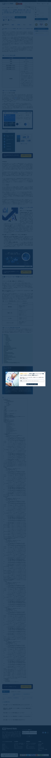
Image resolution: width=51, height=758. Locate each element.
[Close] (44, 372)
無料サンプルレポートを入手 (31, 384)
